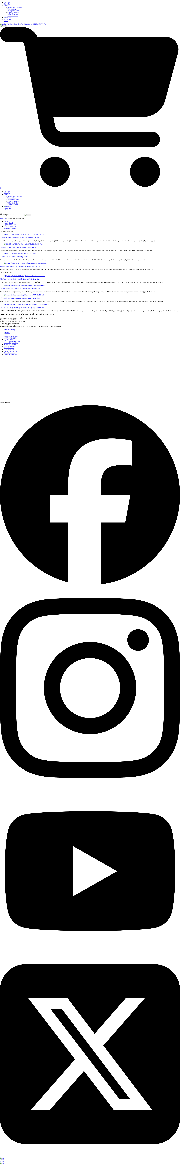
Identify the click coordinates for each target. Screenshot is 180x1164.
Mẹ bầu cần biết (8, 223)
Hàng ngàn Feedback (10, 228)
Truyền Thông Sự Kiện (11, 343)
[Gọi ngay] (2, 1160)
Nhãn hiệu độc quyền (10, 338)
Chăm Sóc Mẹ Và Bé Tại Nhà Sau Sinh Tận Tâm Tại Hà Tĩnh (18, 247)
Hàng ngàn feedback (10, 344)
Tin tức (6, 221)
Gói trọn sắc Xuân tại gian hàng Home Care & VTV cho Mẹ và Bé (20, 298)
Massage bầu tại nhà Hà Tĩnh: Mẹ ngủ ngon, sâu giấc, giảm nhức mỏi (20, 266)
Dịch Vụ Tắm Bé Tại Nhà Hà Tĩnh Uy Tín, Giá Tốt (15, 257)
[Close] (1, 213)
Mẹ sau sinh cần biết (10, 225)
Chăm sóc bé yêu (9, 348)
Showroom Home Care (11, 336)
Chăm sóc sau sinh (13, 12)
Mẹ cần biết (7, 19)
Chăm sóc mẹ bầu (9, 349)
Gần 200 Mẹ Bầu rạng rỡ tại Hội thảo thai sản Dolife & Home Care (20, 288)
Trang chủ (7, 2)
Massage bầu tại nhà (14, 11)
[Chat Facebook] (2, 1163)
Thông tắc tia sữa (13, 14)
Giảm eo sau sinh (13, 16)
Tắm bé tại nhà (12, 9)
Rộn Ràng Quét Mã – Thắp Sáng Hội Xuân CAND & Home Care (19, 279)
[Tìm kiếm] (27, 215)
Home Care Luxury (9, 353)
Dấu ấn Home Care (9, 339)
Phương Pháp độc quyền (11, 351)
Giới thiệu (7, 4)
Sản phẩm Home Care (10, 354)
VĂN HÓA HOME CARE (12, 341)
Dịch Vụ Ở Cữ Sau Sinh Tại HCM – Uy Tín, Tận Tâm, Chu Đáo (19, 237)
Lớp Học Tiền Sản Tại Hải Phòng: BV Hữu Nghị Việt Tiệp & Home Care (22, 307)
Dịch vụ (6, 5)
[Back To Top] (2, 1158)
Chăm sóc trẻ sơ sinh (10, 226)
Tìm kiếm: (3, 214)
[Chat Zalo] (2, 1161)
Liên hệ (6, 21)
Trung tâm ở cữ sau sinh (15, 7)
